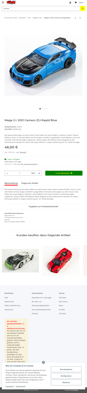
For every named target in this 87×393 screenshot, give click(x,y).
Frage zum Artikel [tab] (29, 183)
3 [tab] (44, 108)
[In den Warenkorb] (6, 25)
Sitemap (35, 313)
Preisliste (62, 313)
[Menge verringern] (7, 173)
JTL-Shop (75, 390)
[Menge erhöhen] (39, 173)
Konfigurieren (66, 376)
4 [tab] (47, 108)
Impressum (10, 386)
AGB (6, 298)
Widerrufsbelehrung (12, 305)
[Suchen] (82, 8)
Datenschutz (20, 386)
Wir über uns (37, 301)
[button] (70, 2)
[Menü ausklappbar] (3, 1)
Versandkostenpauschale (41, 309)
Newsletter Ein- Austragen (42, 298)
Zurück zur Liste (11, 18)
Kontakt (62, 309)
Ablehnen (66, 382)
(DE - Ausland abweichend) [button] (29, 164)
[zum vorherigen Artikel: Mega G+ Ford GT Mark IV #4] (75, 17)
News (61, 305)
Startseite (62, 298)
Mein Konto (63, 301)
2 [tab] (42, 108)
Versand (23, 152)
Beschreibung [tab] (11, 183)
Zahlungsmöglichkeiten (40, 305)
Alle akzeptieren (66, 369)
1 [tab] (40, 108)
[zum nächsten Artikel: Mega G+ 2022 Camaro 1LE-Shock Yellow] (80, 17)
